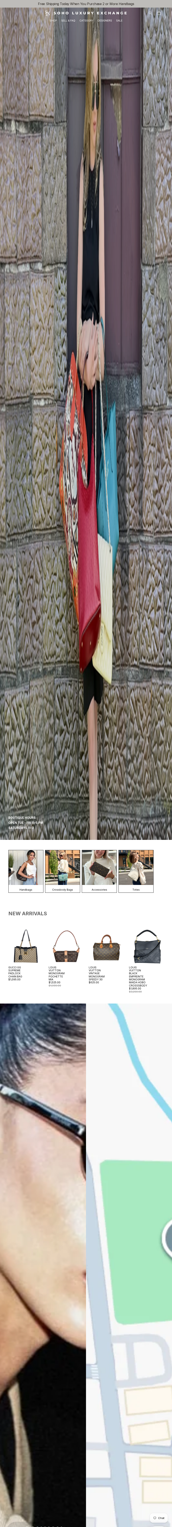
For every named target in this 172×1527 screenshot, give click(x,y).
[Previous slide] (11, 946)
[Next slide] (39, 946)
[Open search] (150, 13)
